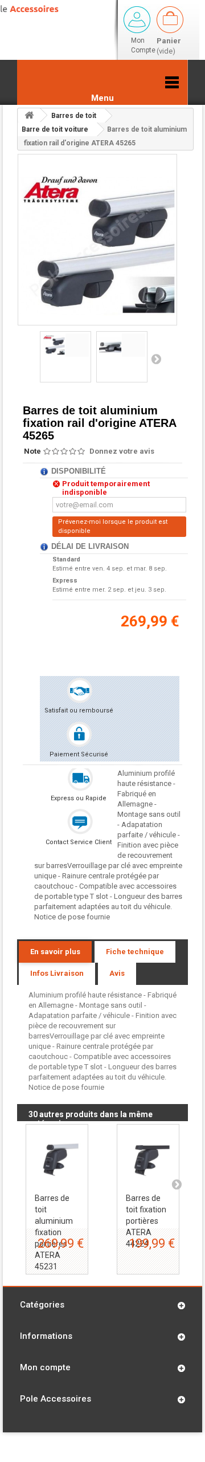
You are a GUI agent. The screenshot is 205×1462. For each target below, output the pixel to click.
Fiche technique (135, 951)
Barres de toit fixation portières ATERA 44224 (146, 1221)
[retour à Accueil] (29, 115)
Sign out (137, 19)
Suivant (156, 358)
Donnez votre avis (121, 451)
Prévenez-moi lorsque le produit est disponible (112, 526)
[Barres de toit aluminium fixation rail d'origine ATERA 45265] (65, 345)
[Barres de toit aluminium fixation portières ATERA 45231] (57, 1155)
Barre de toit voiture (55, 129)
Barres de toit (73, 116)
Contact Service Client (79, 842)
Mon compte (45, 1367)
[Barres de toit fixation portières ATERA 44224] (148, 1155)
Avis (117, 973)
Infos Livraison (57, 973)
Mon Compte (143, 45)
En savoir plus (55, 951)
